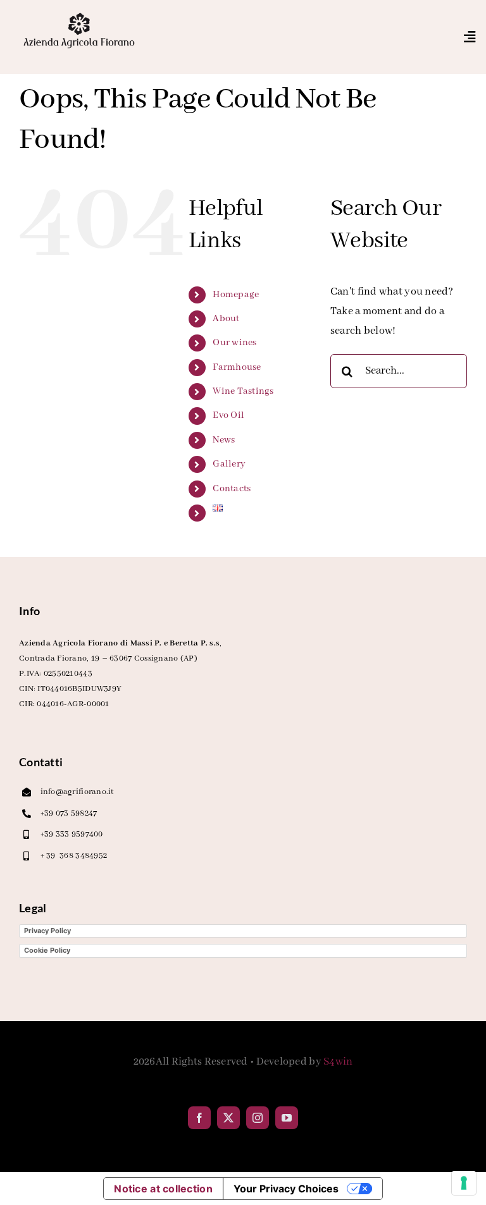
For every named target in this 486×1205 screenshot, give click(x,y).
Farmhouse (237, 367)
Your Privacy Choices (286, 1188)
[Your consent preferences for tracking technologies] (464, 1183)
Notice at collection (163, 1188)
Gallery (229, 464)
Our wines (234, 342)
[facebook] (199, 1117)
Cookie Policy (47, 950)
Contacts (232, 488)
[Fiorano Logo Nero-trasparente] (79, 15)
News (224, 440)
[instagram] (257, 1117)
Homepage (236, 294)
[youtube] (286, 1117)
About (226, 318)
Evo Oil (228, 415)
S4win (337, 1061)
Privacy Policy (47, 930)
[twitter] (228, 1117)
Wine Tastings (243, 391)
